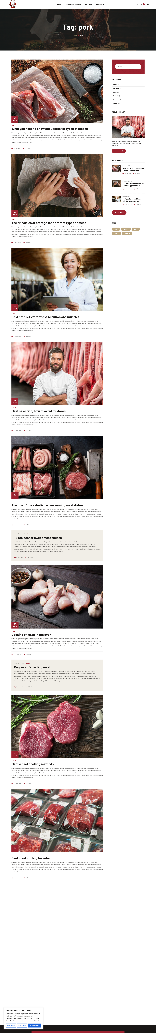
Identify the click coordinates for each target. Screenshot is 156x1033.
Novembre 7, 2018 (19, 663)
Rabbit (13, 408)
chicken (126, 229)
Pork (13, 125)
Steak (13, 502)
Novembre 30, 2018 (19, 534)
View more (118, 212)
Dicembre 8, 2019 (127, 181)
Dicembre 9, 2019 (127, 166)
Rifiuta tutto (22, 1025)
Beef (115, 84)
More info (118, 151)
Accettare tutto (35, 1025)
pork (135, 229)
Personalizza (11, 1025)
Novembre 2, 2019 (127, 196)
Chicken (116, 88)
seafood (127, 233)
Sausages (116, 100)
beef (116, 229)
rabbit (116, 233)
